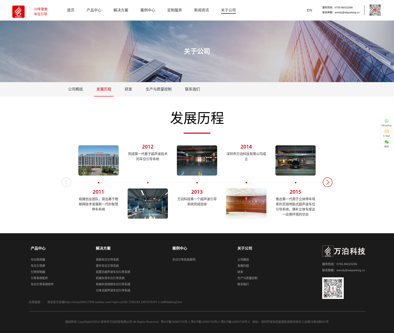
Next (327, 182)
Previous (66, 182)
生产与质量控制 (159, 89)
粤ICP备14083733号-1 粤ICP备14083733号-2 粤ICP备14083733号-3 (205, 321)
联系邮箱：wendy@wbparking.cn (341, 12)
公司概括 (75, 89)
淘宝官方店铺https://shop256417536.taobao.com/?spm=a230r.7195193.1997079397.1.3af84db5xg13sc (114, 302)
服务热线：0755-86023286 (337, 7)
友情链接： (36, 302)
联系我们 (192, 89)
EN (309, 10)
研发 (128, 89)
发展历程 (103, 89)
